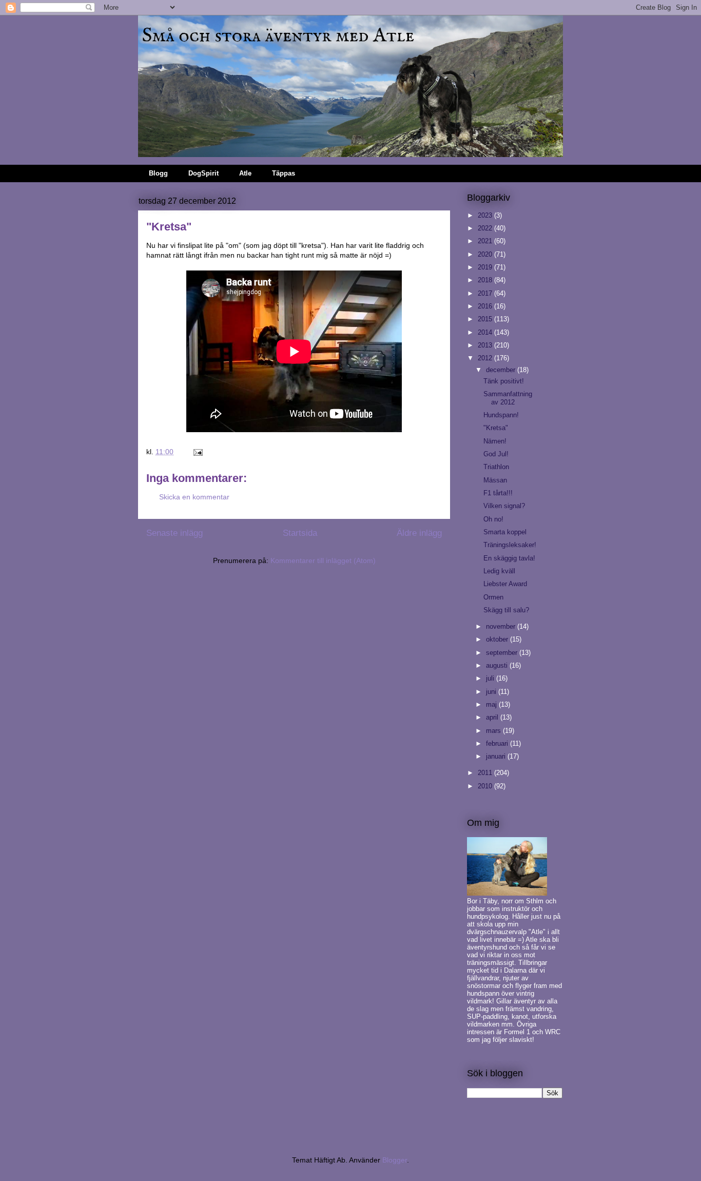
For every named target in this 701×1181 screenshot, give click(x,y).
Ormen (493, 597)
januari (497, 756)
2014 (486, 332)
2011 (486, 773)
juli (491, 678)
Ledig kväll (499, 571)
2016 (486, 306)
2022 (486, 228)
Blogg (158, 173)
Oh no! (493, 519)
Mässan (495, 480)
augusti (498, 665)
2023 (486, 215)
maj (492, 704)
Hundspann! (501, 415)
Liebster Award (505, 584)
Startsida (300, 533)
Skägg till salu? (506, 610)
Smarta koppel (505, 532)
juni (492, 691)
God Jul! (496, 454)
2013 (486, 345)
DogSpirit (203, 173)
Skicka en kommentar (194, 497)
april (493, 717)
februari (498, 743)
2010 (486, 786)
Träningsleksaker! (509, 545)
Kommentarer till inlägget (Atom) (323, 560)
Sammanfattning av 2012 (507, 398)
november (501, 626)
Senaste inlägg (174, 533)
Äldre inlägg (419, 533)
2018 (486, 280)
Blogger (394, 1160)
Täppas (283, 173)
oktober (498, 639)
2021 (486, 241)
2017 (486, 293)
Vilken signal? (504, 506)
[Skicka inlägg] (197, 452)
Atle (245, 173)
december (501, 370)
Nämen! (495, 441)
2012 (486, 358)
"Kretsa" (495, 428)
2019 (486, 267)
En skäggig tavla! (509, 558)
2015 (486, 319)
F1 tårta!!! (498, 493)
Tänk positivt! (503, 381)
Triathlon (496, 467)
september (502, 652)
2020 (486, 254)
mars (494, 730)
